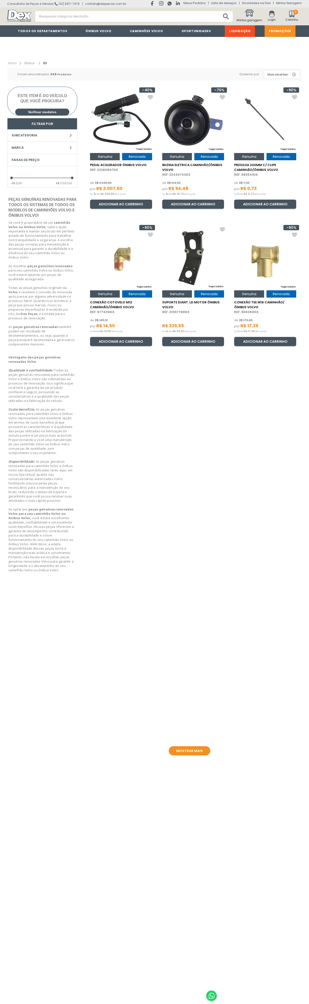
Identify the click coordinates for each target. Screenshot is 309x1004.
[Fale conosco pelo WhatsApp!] (211, 996)
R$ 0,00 (17, 183)
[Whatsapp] (170, 4)
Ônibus (29, 63)
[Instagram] (161, 4)
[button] (250, 16)
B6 (45, 63)
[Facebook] (153, 4)
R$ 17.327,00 (64, 183)
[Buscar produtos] (226, 16)
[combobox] (134, 16)
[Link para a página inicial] (12, 63)
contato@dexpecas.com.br (105, 4)
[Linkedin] (178, 3)
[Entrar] (272, 16)
